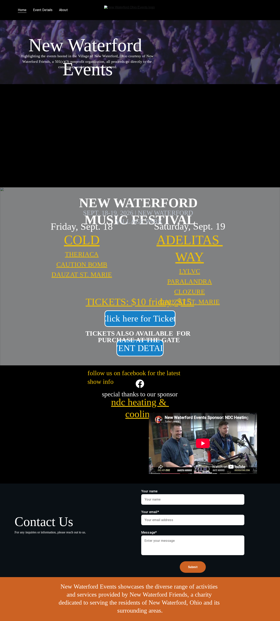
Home (22, 10)
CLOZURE (189, 291)
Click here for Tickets (140, 318)
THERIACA (82, 254)
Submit (193, 567)
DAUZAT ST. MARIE (189, 301)
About (63, 10)
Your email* (150, 512)
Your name (149, 491)
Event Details (42, 10)
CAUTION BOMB (81, 264)
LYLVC (189, 271)
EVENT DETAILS (140, 348)
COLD (82, 240)
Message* (149, 532)
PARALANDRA (189, 281)
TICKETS (106, 301)
